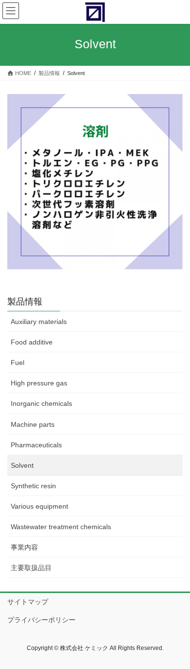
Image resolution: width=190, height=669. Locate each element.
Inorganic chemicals (41, 403)
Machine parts (33, 424)
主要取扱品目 (31, 568)
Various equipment (39, 506)
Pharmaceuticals (36, 445)
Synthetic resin (33, 486)
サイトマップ (27, 602)
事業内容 (24, 547)
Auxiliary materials (39, 321)
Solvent (22, 465)
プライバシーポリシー (41, 620)
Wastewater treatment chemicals (61, 527)
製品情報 (24, 301)
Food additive (32, 342)
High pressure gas (39, 383)
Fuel (17, 362)
